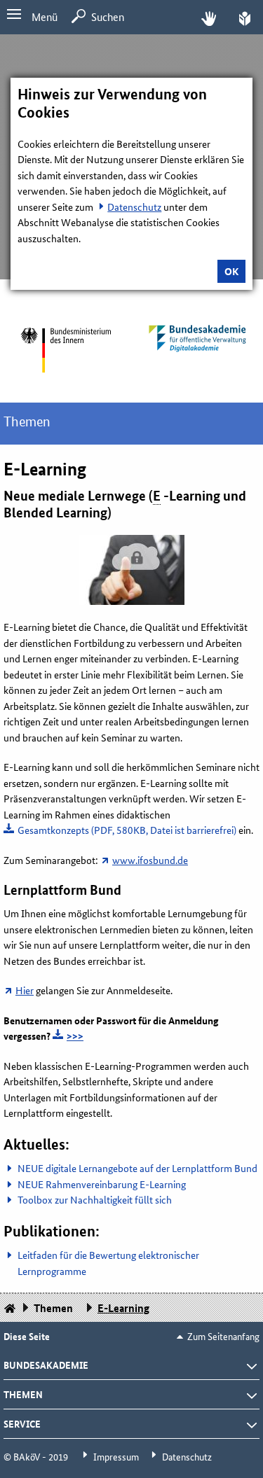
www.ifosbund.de (150, 860)
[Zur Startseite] (66, 350)
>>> (75, 1036)
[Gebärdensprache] (208, 17)
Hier (24, 990)
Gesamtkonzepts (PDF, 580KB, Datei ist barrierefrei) (127, 830)
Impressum (116, 1456)
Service (22, 1423)
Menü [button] (45, 16)
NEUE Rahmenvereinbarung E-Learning (102, 1184)
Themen (27, 422)
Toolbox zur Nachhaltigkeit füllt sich (95, 1199)
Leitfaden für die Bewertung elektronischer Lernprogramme (108, 1263)
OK (231, 271)
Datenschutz (134, 207)
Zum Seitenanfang (223, 1336)
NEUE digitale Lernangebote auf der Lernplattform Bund (137, 1168)
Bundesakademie (46, 1365)
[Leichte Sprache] (244, 17)
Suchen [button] (107, 16)
